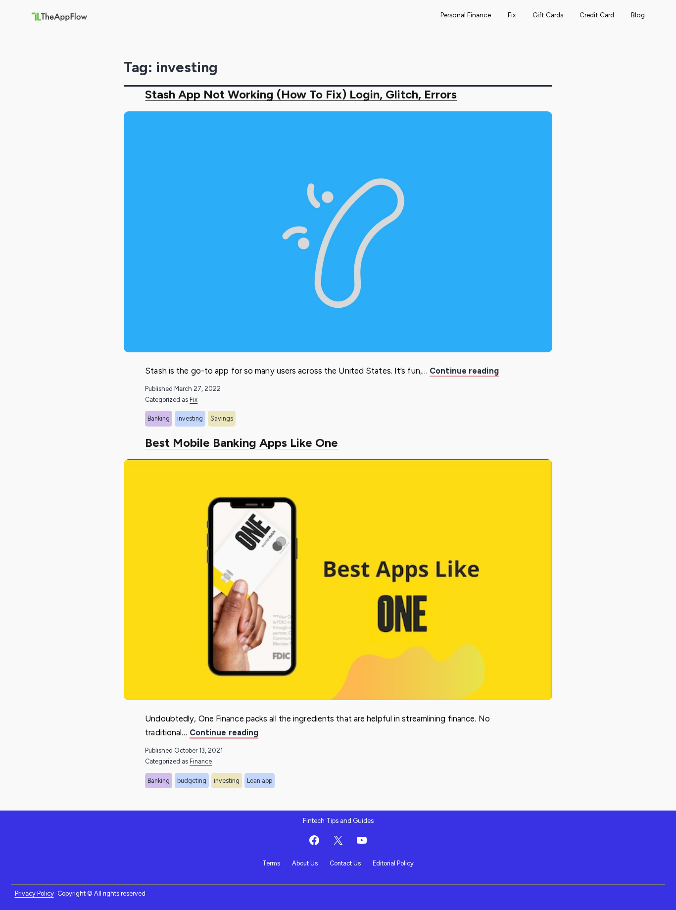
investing (190, 418)
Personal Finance (465, 15)
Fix (512, 15)
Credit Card (596, 15)
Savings (221, 418)
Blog (638, 15)
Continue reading (464, 371)
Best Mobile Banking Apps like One (241, 442)
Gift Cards (547, 15)
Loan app (259, 780)
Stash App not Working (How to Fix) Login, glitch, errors (301, 94)
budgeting (191, 780)
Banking (158, 418)
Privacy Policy (34, 893)
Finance (201, 761)
